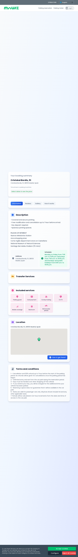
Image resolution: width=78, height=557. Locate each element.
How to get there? (57, 357)
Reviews (28, 204)
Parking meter (59, 8)
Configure (55, 553)
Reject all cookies (69, 553)
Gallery (38, 204)
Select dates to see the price (21, 191)
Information (16, 204)
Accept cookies (62, 549)
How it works (49, 204)
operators (52, 2)
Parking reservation (45, 8)
